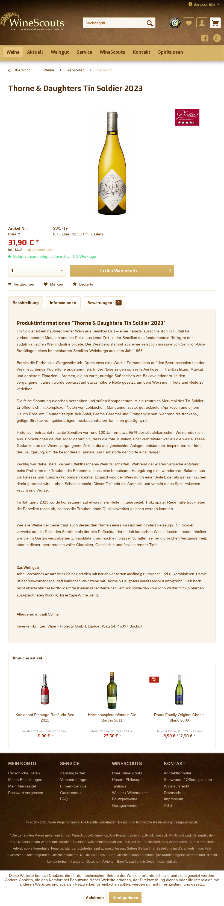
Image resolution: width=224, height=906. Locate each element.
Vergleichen (23, 284)
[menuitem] (119, 22)
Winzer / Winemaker (129, 792)
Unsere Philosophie (129, 779)
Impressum (173, 799)
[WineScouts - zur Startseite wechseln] (32, 27)
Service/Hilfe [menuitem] (204, 4)
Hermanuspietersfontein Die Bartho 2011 (112, 717)
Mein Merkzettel (22, 786)
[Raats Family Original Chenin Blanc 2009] (179, 690)
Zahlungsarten (72, 773)
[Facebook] (205, 38)
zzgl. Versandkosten (40, 250)
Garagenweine (124, 805)
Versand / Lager (74, 779)
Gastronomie (71, 792)
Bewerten (87, 284)
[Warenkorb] (215, 22)
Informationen (63, 303)
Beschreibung (26, 303)
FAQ (64, 799)
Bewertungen (103, 303)
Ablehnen (95, 897)
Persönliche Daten (24, 773)
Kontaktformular (177, 773)
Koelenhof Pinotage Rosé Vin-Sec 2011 (45, 717)
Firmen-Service (73, 786)
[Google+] (217, 38)
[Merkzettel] (188, 22)
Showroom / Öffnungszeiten (188, 779)
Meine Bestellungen (25, 779)
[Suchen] (149, 22)
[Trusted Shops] (175, 22)
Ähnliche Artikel (27, 658)
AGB (168, 805)
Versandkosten (204, 835)
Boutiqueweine (124, 799)
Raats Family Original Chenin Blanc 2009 (179, 717)
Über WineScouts (127, 773)
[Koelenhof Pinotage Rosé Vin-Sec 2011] (44, 690)
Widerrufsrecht (176, 786)
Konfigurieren (125, 897)
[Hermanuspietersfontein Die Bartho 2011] (112, 690)
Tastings (119, 786)
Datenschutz (174, 792)
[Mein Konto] (201, 22)
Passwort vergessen (25, 792)
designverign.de (186, 822)
